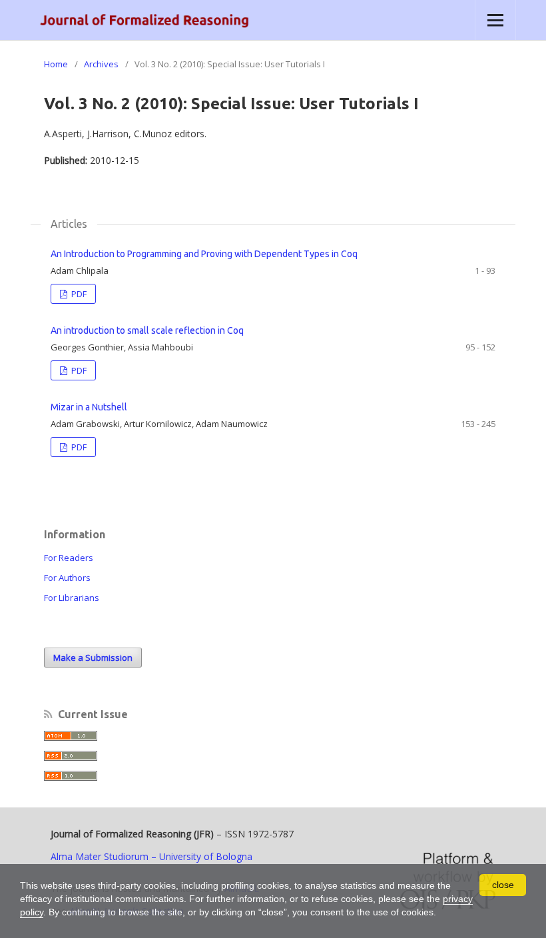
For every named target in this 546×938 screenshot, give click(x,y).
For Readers (68, 558)
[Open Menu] (495, 20)
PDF (78, 294)
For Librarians (71, 598)
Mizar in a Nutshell (89, 407)
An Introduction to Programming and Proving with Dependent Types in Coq (204, 253)
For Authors (67, 578)
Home (56, 64)
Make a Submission (93, 658)
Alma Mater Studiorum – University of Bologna (151, 856)
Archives (101, 64)
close (503, 884)
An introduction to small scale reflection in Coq (147, 330)
